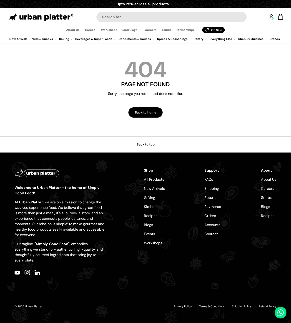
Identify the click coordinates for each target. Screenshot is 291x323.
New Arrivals (18, 39)
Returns (210, 197)
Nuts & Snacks (42, 39)
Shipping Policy (242, 306)
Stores (266, 197)
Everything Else (221, 39)
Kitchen (150, 206)
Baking (64, 39)
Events (149, 234)
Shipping (211, 188)
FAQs (208, 179)
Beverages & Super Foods (93, 39)
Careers (150, 30)
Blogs (148, 224)
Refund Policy (267, 306)
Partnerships (185, 30)
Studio (167, 30)
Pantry (198, 39)
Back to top (146, 144)
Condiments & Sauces (134, 39)
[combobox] (171, 17)
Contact (211, 234)
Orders (210, 215)
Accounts (212, 224)
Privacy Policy (183, 306)
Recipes (150, 215)
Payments (212, 206)
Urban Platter (34, 306)
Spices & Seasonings (172, 39)
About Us (73, 30)
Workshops (109, 30)
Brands (275, 39)
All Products (154, 179)
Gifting (149, 197)
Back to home (145, 112)
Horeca (90, 30)
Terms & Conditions (212, 306)
